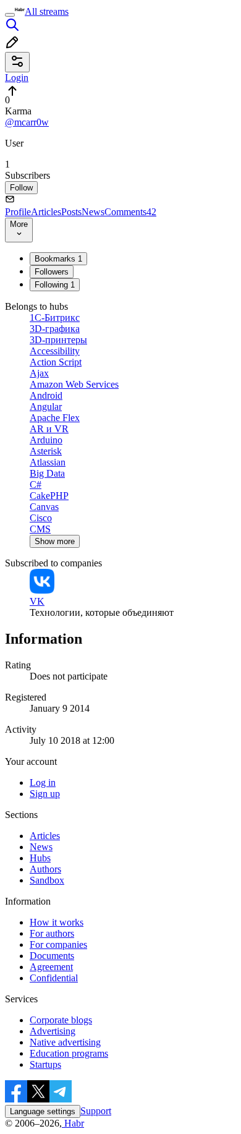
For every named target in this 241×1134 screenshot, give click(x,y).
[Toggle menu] (10, 15)
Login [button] (16, 77)
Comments (130, 212)
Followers (52, 271)
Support (95, 1111)
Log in (43, 782)
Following (55, 284)
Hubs (40, 858)
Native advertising (65, 1042)
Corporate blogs (61, 1020)
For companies (58, 944)
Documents (52, 955)
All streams (47, 11)
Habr (73, 1123)
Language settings (42, 1111)
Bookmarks (58, 258)
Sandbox (47, 880)
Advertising (52, 1031)
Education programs (69, 1053)
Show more (55, 541)
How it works (56, 922)
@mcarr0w (27, 122)
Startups (45, 1064)
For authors (52, 933)
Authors (45, 869)
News (93, 212)
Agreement (51, 966)
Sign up (45, 793)
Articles (46, 212)
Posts (71, 212)
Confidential (54, 978)
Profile (18, 212)
